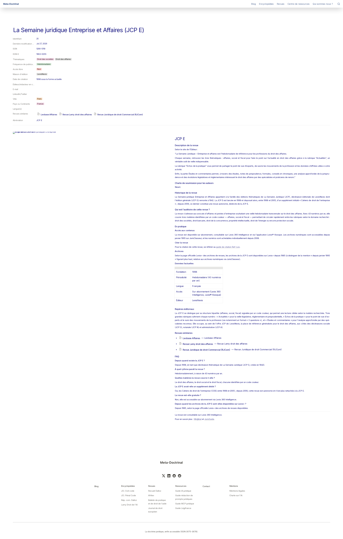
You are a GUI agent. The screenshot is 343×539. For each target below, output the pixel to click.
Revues (280, 4)
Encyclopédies (266, 4)
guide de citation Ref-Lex (228, 247)
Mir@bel (198, 419)
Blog (253, 4)
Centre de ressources (299, 4)
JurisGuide (209, 419)
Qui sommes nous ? (323, 4)
